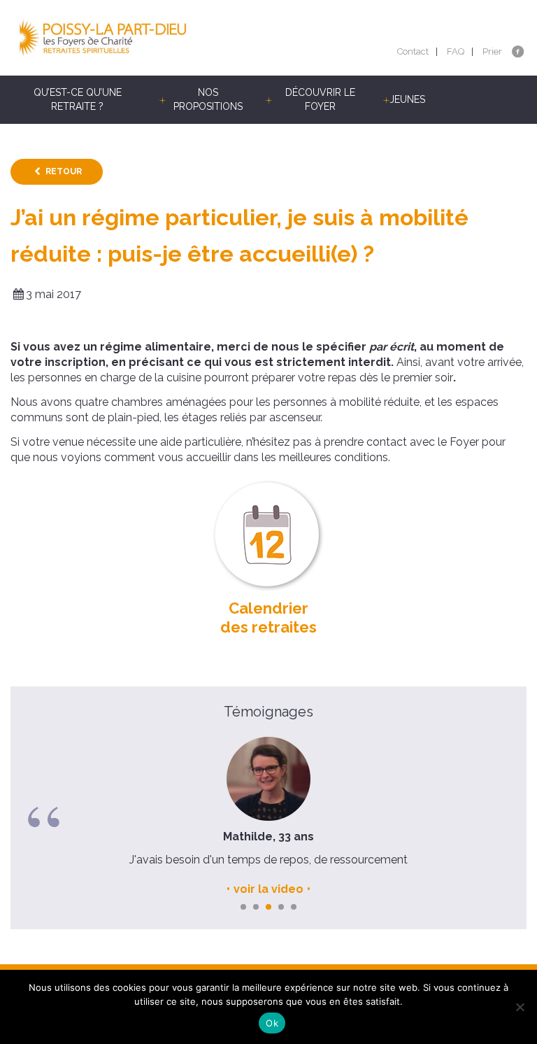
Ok (272, 1023)
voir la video (268, 889)
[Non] (520, 1007)
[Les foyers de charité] (139, 37)
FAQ (455, 51)
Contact (413, 51)
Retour (63, 171)
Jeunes (407, 99)
